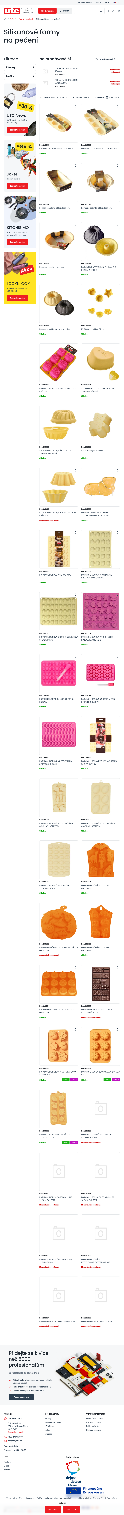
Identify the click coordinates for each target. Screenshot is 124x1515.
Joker (47, 1430)
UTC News (49, 1426)
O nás (98, 2)
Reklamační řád (93, 1426)
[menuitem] (64, 11)
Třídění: (53, 97)
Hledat (101, 10)
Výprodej (49, 1434)
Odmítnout (53, 1509)
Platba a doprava (93, 1430)
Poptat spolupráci (21, 1397)
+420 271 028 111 (15, 1437)
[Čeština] (116, 2)
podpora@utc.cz (15, 1441)
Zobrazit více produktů (105, 59)
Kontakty (107, 2)
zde (115, 1498)
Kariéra (7, 1470)
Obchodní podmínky (85, 2)
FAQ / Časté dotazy (94, 1418)
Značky (48, 1418)
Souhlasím (71, 1509)
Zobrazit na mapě (15, 1432)
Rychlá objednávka (53, 1422)
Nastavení (62, 1503)
